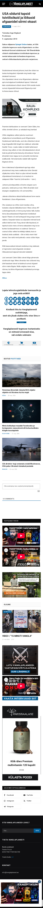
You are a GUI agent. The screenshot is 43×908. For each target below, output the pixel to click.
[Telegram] (15, 303)
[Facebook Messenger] (11, 299)
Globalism (7, 611)
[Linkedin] (28, 299)
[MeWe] (32, 299)
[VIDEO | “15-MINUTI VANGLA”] (21, 621)
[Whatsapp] (36, 299)
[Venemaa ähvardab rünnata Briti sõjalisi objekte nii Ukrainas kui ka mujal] (21, 375)
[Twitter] (15, 299)
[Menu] (3, 3)
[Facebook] (6, 299)
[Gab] (28, 303)
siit (12, 857)
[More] (36, 303)
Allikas (4, 278)
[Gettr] (32, 303)
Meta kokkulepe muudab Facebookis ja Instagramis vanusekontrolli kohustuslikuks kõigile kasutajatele (20, 428)
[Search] (39, 3)
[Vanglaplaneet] (21, 4)
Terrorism (6, 26)
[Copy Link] (24, 303)
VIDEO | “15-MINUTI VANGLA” (17, 636)
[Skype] (6, 303)
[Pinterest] (24, 299)
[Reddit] (19, 303)
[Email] (11, 303)
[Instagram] (19, 299)
